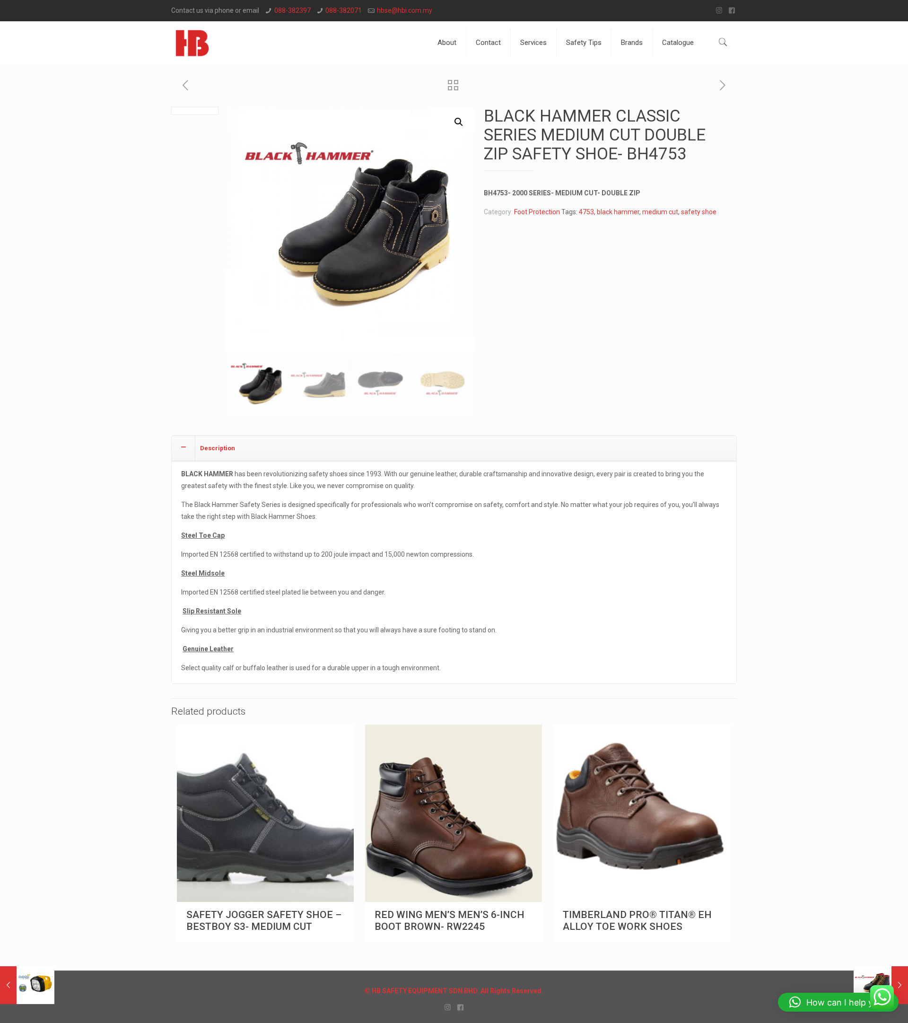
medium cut (660, 212)
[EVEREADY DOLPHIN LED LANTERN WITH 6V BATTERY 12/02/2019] (27, 985)
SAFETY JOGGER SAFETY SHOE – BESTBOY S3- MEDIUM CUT (263, 920)
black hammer (618, 212)
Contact (488, 42)
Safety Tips (584, 42)
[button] (458, 122)
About (446, 42)
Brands (632, 42)
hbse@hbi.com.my (404, 10)
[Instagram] (719, 10)
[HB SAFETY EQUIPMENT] (192, 42)
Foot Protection (537, 212)
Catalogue (678, 42)
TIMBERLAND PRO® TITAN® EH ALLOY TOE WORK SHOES (637, 920)
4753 (586, 212)
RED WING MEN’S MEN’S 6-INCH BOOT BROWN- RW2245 (449, 920)
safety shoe (698, 212)
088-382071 (343, 10)
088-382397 (292, 10)
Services (533, 42)
